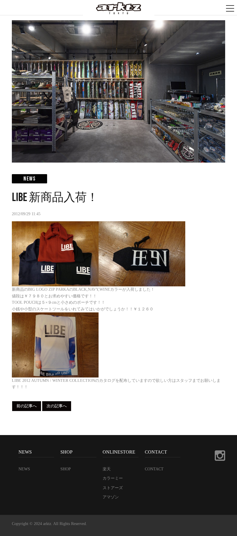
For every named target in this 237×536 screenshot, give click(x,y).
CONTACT (154, 469)
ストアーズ (113, 488)
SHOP (65, 469)
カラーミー (113, 478)
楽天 (107, 469)
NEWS (24, 469)
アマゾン (111, 497)
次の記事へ (57, 406)
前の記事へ (26, 406)
